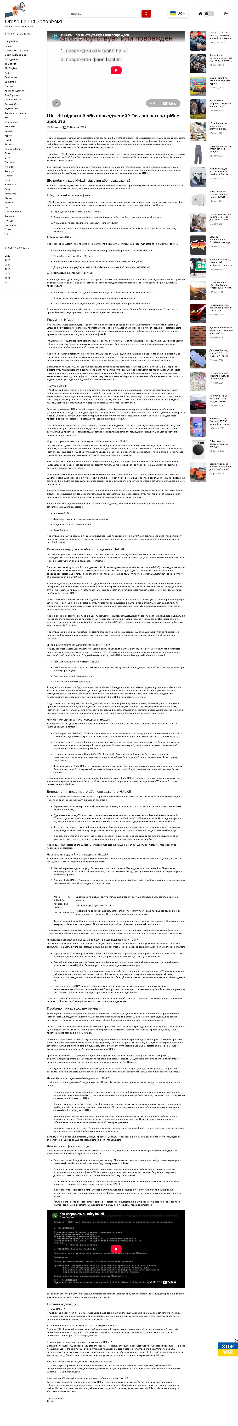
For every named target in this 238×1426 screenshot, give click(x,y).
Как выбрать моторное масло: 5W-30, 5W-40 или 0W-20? (221, 59)
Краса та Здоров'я (14, 90)
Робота (8, 46)
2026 (7, 255)
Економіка (10, 126)
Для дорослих (12, 95)
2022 (7, 273)
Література (10, 193)
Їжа (6, 234)
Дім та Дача (11, 68)
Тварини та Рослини (16, 113)
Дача (7, 153)
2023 (7, 269)
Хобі (7, 73)
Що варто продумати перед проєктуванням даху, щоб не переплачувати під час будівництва (221, 333)
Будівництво (11, 108)
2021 (7, 278)
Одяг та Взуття (13, 99)
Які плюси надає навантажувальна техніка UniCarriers (219, 171)
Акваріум (9, 171)
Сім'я (7, 157)
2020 (7, 282)
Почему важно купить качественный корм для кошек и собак (221, 217)
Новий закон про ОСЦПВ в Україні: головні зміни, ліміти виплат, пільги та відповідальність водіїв (220, 289)
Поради (9, 220)
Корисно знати (13, 149)
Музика (8, 198)
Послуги (9, 86)
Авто (7, 189)
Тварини (9, 216)
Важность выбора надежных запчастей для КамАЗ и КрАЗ (221, 467)
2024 (7, 264)
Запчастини (11, 81)
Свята (8, 229)
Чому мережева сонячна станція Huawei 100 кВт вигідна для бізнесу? (220, 195)
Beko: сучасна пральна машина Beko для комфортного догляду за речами (221, 446)
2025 (7, 260)
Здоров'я (9, 131)
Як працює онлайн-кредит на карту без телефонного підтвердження (220, 377)
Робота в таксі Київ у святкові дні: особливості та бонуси (221, 262)
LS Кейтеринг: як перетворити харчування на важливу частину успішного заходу (219, 128)
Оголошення (11, 122)
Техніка (9, 144)
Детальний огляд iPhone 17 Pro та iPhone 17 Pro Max (219, 353)
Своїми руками (13, 211)
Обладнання (11, 59)
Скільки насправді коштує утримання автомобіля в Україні (220, 35)
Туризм (8, 135)
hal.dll (60, 1398)
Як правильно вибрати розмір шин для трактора (220, 103)
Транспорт (10, 63)
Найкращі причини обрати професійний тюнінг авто (221, 308)
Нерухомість (11, 41)
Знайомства (11, 77)
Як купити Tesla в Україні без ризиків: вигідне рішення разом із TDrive (220, 399)
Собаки (9, 175)
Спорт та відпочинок (16, 55)
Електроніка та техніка (17, 50)
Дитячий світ (11, 104)
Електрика (10, 184)
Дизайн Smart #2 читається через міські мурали (221, 81)
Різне (7, 117)
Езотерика (10, 225)
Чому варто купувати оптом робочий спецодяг (221, 149)
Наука (8, 139)
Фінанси (9, 166)
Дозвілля (9, 202)
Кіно (7, 207)
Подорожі (10, 162)
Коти (7, 180)
